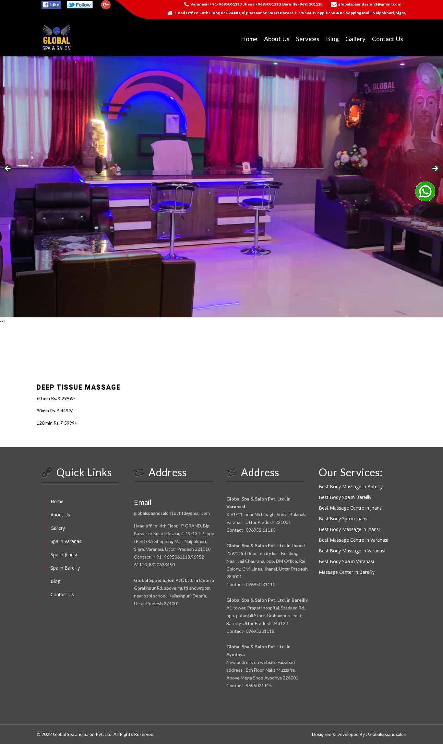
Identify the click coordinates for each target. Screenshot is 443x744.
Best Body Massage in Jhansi (349, 529)
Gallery (355, 38)
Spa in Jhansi (64, 554)
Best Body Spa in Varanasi (346, 561)
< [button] (8, 169)
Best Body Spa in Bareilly (345, 497)
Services (307, 38)
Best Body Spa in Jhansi (343, 518)
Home (249, 38)
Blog (332, 38)
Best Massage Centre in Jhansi (351, 508)
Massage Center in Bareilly (347, 572)
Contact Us (387, 38)
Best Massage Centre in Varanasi (353, 540)
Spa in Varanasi (66, 541)
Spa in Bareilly (65, 568)
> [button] (435, 169)
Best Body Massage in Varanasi (352, 551)
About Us (277, 38)
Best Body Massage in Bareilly (351, 486)
